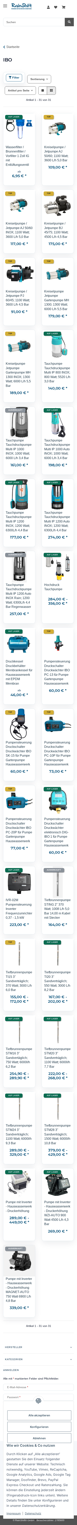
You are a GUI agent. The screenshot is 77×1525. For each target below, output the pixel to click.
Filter (15, 77)
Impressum (14, 1513)
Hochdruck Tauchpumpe (53, 587)
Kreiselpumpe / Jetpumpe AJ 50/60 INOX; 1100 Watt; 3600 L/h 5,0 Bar (19, 230)
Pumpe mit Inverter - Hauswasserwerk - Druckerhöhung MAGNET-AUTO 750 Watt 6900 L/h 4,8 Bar (19, 1290)
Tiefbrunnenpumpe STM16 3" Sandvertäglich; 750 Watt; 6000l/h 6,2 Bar (19, 1057)
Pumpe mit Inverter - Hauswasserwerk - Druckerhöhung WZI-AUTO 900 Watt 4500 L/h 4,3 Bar (57, 1213)
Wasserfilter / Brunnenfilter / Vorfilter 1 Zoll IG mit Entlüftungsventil (17, 155)
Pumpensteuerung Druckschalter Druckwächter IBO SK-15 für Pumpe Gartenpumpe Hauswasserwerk (19, 753)
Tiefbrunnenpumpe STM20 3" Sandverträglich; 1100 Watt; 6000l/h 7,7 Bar (57, 1057)
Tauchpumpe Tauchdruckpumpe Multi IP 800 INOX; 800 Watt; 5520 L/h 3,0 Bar (57, 372)
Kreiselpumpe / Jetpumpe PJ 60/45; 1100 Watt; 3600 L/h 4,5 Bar (18, 298)
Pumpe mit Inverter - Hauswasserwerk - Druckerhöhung (19, 1206)
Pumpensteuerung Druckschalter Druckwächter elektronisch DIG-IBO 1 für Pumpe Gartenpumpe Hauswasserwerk (57, 832)
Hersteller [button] (13, 1347)
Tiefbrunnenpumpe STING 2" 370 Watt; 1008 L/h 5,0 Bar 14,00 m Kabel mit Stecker (57, 908)
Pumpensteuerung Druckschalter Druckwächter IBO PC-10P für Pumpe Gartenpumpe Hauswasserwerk (57, 753)
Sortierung (37, 79)
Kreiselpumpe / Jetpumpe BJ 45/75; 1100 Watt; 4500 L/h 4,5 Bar (56, 230)
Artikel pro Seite (18, 90)
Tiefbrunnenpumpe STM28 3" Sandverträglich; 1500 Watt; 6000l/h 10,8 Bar (57, 1134)
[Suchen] (69, 22)
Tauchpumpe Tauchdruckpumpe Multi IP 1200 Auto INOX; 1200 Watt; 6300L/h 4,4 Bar (57, 521)
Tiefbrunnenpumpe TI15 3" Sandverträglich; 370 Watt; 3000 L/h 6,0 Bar (19, 981)
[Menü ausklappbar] (5, 4)
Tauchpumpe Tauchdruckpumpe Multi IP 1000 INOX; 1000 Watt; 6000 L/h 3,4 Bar (19, 449)
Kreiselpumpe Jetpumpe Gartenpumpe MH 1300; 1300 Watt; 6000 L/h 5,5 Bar (56, 300)
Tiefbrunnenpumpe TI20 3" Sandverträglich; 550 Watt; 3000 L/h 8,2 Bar (57, 981)
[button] (48, 7)
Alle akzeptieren (39, 1415)
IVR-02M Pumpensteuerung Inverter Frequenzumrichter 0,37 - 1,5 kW (19, 908)
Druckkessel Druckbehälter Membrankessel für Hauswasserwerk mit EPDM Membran (19, 672)
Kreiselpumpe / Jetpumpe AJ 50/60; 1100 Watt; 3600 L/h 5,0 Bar (56, 153)
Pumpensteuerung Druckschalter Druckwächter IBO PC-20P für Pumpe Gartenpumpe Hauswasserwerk (19, 830)
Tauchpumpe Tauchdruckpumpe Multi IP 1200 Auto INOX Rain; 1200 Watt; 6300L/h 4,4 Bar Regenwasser (19, 596)
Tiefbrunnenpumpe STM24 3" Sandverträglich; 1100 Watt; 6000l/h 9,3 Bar (19, 1134)
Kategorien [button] (14, 1359)
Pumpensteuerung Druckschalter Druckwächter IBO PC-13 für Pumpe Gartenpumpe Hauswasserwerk (57, 672)
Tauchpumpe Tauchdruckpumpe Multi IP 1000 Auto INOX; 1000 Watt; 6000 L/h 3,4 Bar (57, 449)
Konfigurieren (39, 1426)
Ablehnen (39, 1438)
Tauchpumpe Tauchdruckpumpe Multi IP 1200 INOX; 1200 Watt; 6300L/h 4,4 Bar (19, 521)
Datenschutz (33, 1513)
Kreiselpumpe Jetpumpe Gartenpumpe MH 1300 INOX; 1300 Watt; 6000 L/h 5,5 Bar (18, 374)
